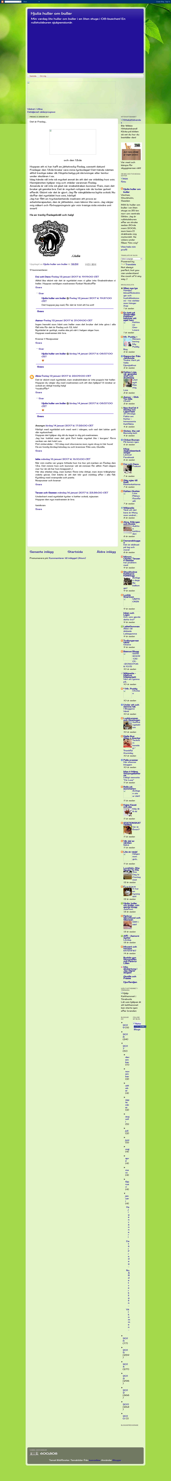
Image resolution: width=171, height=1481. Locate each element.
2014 (125, 1365)
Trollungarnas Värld (131, 641)
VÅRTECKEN (136, 600)
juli (126, 1130)
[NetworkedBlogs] (137, 1029)
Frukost (136, 466)
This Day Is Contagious (136, 876)
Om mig (43, 76)
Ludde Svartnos (128, 596)
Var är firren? (136, 828)
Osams (127, 644)
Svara (38, 287)
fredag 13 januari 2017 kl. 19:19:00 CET (75, 276)
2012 (125, 1391)
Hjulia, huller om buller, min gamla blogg (131, 905)
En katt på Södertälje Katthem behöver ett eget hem (129, 316)
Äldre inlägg (106, 552)
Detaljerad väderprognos (41, 112)
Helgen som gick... (136, 856)
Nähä (126, 845)
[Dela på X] (91, 264)
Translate (131, 264)
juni (127, 1140)
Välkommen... (128, 1319)
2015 (125, 1351)
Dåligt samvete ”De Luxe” (131, 778)
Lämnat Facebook (128, 455)
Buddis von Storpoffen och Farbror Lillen (130, 960)
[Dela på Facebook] (93, 264)
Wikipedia (128, 508)
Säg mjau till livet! (130, 481)
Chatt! (126, 401)
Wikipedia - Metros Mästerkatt (129, 675)
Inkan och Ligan (128, 614)
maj (127, 1149)
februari (127, 1184)
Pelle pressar (130, 760)
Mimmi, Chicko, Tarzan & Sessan (131, 558)
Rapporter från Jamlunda (131, 357)
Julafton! (128, 909)
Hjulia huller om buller (51, 13)
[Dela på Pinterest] (95, 264)
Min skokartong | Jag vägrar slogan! (130, 970)
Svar (41, 293)
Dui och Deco (43, 276)
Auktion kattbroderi (136, 530)
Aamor (39, 320)
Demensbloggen (131, 541)
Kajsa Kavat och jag (129, 806)
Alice (38, 376)
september (127, 1104)
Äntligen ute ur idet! (136, 793)
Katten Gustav (131, 491)
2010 (125, 1417)
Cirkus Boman (131, 440)
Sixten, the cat (131, 431)
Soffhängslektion (136, 724)
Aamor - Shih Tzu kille (131, 398)
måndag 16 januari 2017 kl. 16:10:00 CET (65, 459)
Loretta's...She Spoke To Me (131, 869)
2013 (125, 1377)
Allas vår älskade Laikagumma (130, 631)
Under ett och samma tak (131, 705)
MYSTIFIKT (129, 950)
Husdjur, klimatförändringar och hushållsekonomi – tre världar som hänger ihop (131, 298)
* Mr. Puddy (130, 688)
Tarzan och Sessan (46, 492)
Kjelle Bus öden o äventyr (131, 737)
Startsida (33, 76)
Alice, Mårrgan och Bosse (131, 523)
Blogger (117, 1460)
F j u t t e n (129, 886)
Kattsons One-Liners (136, 326)
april (127, 1159)
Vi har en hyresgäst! (136, 892)
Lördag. (127, 940)
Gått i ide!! (135, 923)
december (127, 1059)
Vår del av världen (128, 842)
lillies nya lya (130, 288)
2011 (126, 1404)
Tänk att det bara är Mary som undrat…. (130, 512)
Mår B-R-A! (136, 810)
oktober (127, 1088)
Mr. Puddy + (130, 336)
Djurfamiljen (130, 982)
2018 (125, 1035)
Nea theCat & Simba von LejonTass (130, 409)
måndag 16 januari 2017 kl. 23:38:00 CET (82, 492)
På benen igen (131, 442)
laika (37, 459)
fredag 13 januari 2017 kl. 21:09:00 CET (68, 320)
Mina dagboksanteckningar (131, 451)
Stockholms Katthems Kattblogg (130, 574)
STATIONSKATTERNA (132, 824)
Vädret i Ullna (34, 109)
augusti (127, 1119)
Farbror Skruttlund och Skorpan (131, 918)
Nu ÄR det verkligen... (128, 1288)
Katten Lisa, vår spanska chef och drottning (130, 375)
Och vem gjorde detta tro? (131, 618)
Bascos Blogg (131, 651)
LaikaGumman (131, 626)
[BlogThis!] (88, 264)
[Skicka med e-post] (86, 264)
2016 (125, 1339)
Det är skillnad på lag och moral (131, 547)
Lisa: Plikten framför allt (136, 497)
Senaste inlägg (42, 552)
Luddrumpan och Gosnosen (131, 719)
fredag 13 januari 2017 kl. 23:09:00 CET (66, 376)
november (127, 1074)
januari (127, 1198)
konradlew (94, 1460)
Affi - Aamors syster (131, 937)
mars (127, 1171)
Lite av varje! (130, 851)
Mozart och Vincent (130, 947)
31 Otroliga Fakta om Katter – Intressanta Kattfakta (129, 418)
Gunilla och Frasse (129, 977)
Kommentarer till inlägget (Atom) (67, 558)
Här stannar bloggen (129, 763)
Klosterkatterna (131, 484)
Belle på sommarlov (129, 787)
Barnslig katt (130, 433)
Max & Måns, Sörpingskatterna (131, 773)
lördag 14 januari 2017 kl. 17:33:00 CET (69, 425)
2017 (125, 1047)
